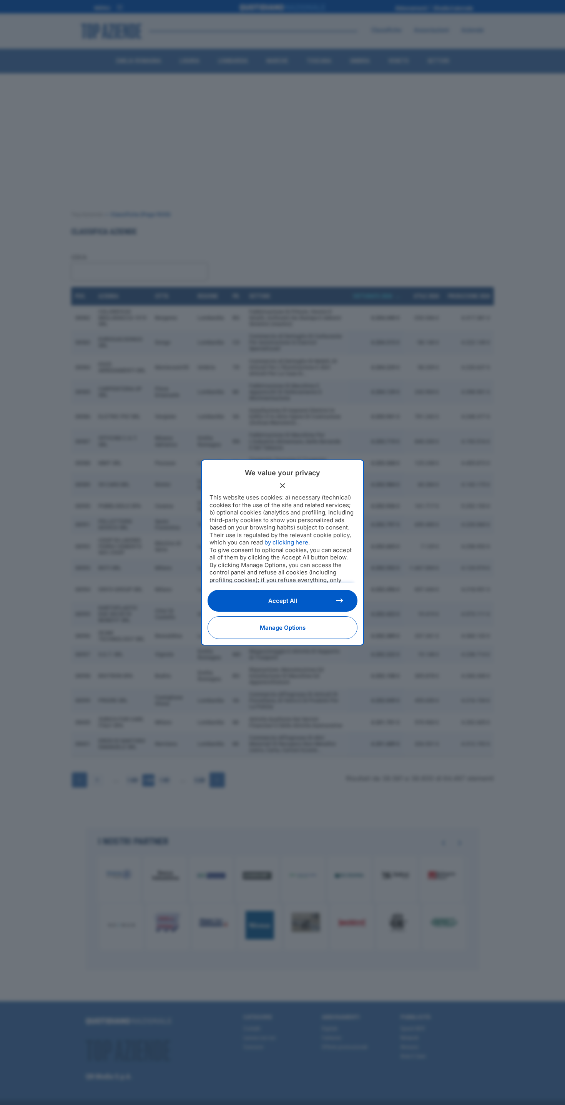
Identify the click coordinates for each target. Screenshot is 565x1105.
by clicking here (286, 542)
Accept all (282, 600)
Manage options (283, 627)
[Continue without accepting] (282, 486)
